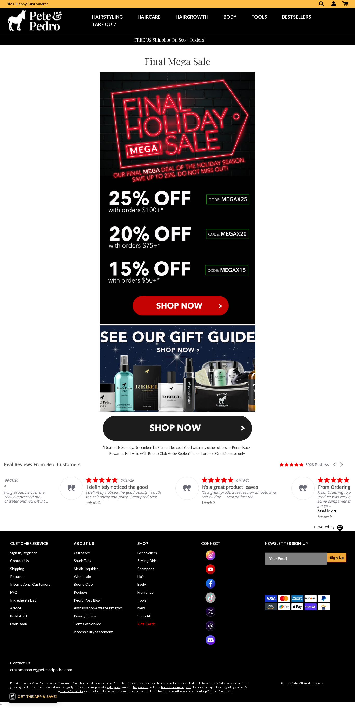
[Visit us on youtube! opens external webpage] (210, 573)
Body (229, 17)
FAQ (13, 592)
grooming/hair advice (70, 691)
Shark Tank (82, 560)
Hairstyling (107, 17)
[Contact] (213, 39)
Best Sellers (147, 553)
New (141, 608)
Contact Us (19, 560)
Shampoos (145, 568)
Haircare (149, 17)
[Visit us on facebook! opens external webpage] (210, 587)
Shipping (17, 568)
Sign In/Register (23, 553)
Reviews (81, 592)
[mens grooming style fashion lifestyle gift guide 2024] (177, 410)
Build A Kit (18, 616)
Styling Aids (147, 560)
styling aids (113, 687)
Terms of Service (87, 624)
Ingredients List (23, 600)
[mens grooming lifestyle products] (177, 322)
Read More (270, 510)
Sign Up (337, 558)
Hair (140, 576)
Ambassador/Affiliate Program (98, 608)
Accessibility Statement (93, 632)
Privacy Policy (85, 616)
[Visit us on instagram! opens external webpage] (210, 559)
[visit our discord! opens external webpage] (210, 644)
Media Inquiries (86, 568)
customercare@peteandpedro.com (41, 669)
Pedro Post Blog (87, 600)
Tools (259, 17)
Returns (16, 576)
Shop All (144, 616)
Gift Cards (146, 624)
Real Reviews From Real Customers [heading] (42, 464)
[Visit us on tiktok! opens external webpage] (210, 601)
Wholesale (82, 576)
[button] (335, 464)
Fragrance (145, 592)
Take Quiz (104, 24)
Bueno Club (83, 584)
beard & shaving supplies (176, 687)
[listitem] (56, 490)
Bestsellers (296, 17)
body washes (140, 687)
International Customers (30, 584)
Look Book (18, 624)
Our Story (82, 553)
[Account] (333, 4)
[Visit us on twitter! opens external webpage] (210, 615)
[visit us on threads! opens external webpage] (210, 629)
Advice (15, 608)
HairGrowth (192, 17)
